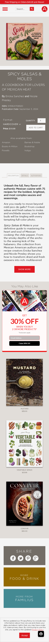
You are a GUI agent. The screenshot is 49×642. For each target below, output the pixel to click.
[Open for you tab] (41, 634)
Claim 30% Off (24, 343)
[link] (24, 301)
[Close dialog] (44, 293)
